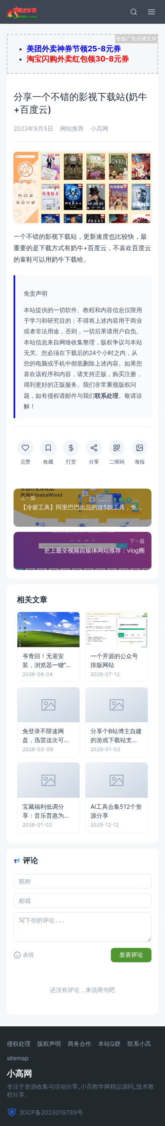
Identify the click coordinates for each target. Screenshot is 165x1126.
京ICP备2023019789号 (51, 1112)
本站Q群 (109, 1043)
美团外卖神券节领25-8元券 (74, 48)
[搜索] (133, 12)
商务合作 (79, 1043)
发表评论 (131, 954)
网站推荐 (72, 128)
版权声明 (49, 1043)
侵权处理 (18, 1043)
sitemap (18, 1058)
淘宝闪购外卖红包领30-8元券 (78, 58)
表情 (28, 955)
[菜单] (151, 12)
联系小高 (139, 1043)
